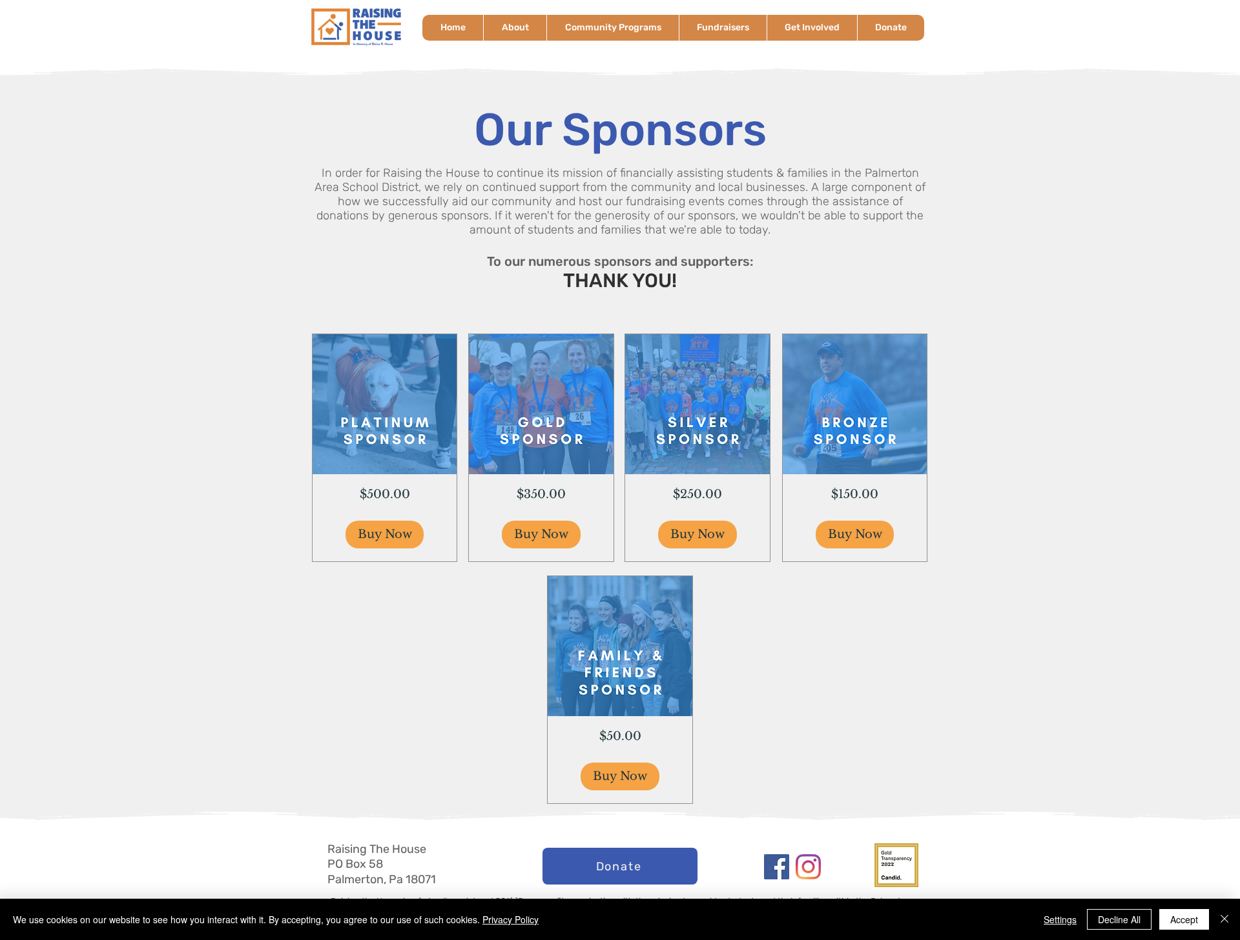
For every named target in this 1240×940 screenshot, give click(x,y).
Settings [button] (1060, 919)
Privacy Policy (510, 919)
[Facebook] (776, 866)
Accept (1184, 919)
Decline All (1119, 919)
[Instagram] (808, 866)
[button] (514, 28)
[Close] (1224, 919)
